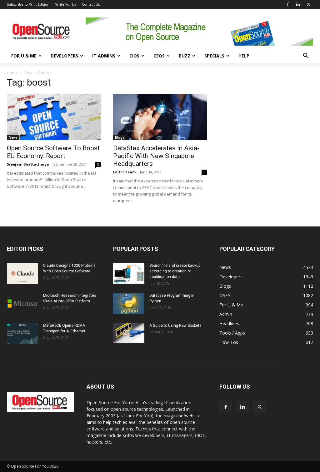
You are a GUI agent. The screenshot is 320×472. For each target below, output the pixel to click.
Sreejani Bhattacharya (28, 164)
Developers (64, 56)
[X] (308, 4)
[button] (305, 56)
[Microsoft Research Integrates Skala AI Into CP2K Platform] (22, 303)
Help (243, 56)
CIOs (134, 56)
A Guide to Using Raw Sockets (175, 325)
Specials (214, 56)
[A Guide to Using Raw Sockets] (128, 333)
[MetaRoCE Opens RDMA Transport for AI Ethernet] (22, 333)
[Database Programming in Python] (128, 303)
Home (12, 73)
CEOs (159, 56)
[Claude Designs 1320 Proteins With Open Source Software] (22, 273)
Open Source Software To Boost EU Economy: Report (53, 152)
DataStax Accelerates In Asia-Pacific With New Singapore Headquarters (156, 155)
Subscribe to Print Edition (28, 4)
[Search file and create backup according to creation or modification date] (128, 273)
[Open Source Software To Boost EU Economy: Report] (54, 117)
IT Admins (103, 56)
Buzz (184, 56)
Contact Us (91, 4)
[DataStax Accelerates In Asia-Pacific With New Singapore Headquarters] (160, 117)
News (13, 137)
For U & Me (24, 56)
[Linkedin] (298, 4)
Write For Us (65, 4)
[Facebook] (287, 4)
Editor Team (124, 172)
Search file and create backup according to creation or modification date (174, 271)
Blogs (119, 137)
